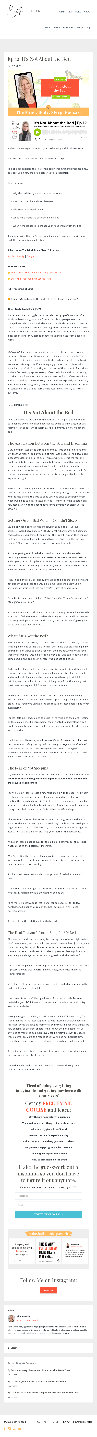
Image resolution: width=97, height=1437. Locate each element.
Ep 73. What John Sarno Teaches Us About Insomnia (37, 1381)
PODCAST (68, 27)
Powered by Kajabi (83, 1421)
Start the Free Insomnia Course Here (31, 278)
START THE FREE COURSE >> (48, 1214)
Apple (11, 256)
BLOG (80, 27)
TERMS (55, 1421)
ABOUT (88, 11)
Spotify (20, 256)
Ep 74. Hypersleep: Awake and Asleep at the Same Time (39, 1370)
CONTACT (42, 1421)
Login (89, 27)
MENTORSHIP (52, 27)
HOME (61, 11)
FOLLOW (48, 1290)
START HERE (74, 11)
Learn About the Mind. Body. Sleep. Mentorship (36, 272)
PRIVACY (66, 1421)
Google (30, 256)
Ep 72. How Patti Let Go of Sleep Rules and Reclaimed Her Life (43, 1392)
